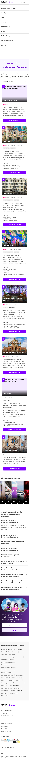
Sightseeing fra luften (7, 40)
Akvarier (18, 677)
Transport (4, 22)
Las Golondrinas (5, 665)
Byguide (3, 45)
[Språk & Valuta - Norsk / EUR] (24, 2)
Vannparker (20, 683)
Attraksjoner (5, 13)
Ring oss (5, 713)
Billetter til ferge (5, 696)
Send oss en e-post (8, 715)
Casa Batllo (4, 654)
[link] (8, 492)
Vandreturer (4, 690)
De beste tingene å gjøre (8, 8)
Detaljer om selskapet (7, 723)
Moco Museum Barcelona (8, 670)
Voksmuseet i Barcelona (7, 659)
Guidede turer (18, 688)
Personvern (4, 726)
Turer (2, 17)
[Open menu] (27, 2)
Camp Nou (22, 652)
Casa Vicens (19, 657)
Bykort (3, 680)
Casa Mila (12, 654)
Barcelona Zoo (19, 675)
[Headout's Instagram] (5, 747)
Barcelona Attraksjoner (10, 62)
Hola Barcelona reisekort (8, 662)
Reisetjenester (5, 26)
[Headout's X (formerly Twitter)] (13, 747)
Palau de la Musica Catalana (8, 667)
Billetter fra (13, 120)
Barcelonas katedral (6, 672)
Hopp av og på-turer (6, 688)
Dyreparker (4, 685)
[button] (25, 81)
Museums (18, 680)
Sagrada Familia (5, 652)
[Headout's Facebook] (11, 747)
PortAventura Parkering (7, 657)
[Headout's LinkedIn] (2, 747)
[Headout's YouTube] (8, 747)
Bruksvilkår (4, 729)
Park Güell (14, 652)
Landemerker (10, 680)
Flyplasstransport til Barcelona (9, 693)
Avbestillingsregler (6, 731)
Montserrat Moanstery (7, 675)
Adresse (20, 145)
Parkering (4, 683)
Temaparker (12, 683)
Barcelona (3, 61)
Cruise (3, 31)
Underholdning (5, 36)
